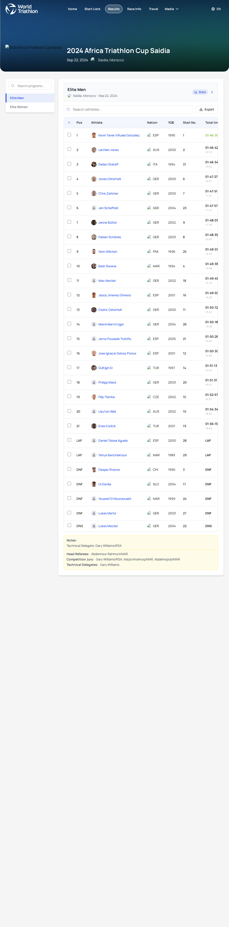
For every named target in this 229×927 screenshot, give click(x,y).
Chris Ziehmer (108, 193)
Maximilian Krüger (111, 324)
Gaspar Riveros (109, 469)
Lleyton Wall (107, 411)
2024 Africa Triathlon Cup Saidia (118, 50)
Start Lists (92, 9)
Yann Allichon (107, 251)
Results (114, 9)
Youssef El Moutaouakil (114, 498)
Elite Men (17, 98)
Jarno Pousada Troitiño (114, 339)
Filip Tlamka (106, 397)
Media (169, 9)
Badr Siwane (107, 266)
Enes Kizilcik (107, 426)
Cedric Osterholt (110, 310)
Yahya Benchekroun (112, 455)
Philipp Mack (107, 382)
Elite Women (19, 107)
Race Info (134, 9)
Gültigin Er (105, 368)
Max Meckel (107, 280)
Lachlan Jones (108, 150)
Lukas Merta (107, 513)
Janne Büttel (107, 222)
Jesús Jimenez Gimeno (114, 295)
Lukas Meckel (108, 526)
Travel (153, 9)
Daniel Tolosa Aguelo (113, 440)
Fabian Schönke (109, 237)
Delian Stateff (108, 164)
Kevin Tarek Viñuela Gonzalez (119, 135)
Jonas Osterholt (109, 179)
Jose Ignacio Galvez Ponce (117, 353)
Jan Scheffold (108, 208)
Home (72, 9)
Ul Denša (104, 484)
